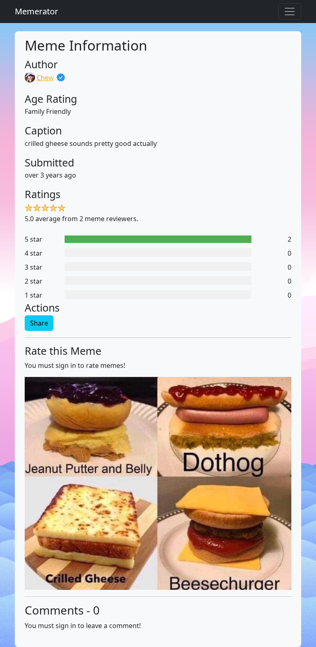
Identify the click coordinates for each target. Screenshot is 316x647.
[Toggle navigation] (289, 11)
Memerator (36, 11)
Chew (45, 77)
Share (39, 323)
